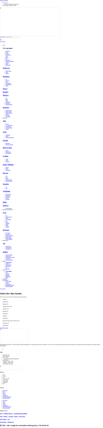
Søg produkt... (3, 37)
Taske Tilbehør (8, 164)
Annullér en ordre (4, 327)
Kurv (4, 391)
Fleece (5, 89)
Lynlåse (5, 156)
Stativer (6, 205)
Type (4, 213)
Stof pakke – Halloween (7, 422)
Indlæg (5, 252)
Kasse (4, 393)
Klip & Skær (7, 148)
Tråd (4, 132)
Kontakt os (5, 395)
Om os (4, 394)
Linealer (6, 184)
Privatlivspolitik (6, 398)
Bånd (5, 202)
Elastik (5, 140)
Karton (5, 173)
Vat (4, 243)
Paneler (5, 92)
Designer (6, 107)
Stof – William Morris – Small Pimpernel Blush (13, 413)
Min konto (5, 390)
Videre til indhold (4, 0)
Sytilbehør (6, 191)
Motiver (6, 95)
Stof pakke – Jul (4, 419)
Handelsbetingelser (7, 396)
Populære (6, 76)
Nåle (4, 121)
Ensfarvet (6, 68)
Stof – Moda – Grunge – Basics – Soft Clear (12, 416)
